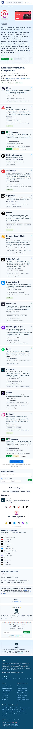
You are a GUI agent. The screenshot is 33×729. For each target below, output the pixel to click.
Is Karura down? (16, 601)
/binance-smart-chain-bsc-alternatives (11, 234)
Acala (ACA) (4, 573)
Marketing (22, 709)
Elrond (27, 50)
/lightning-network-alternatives (9, 325)
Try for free (9, 149)
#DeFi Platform (19, 83)
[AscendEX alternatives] (3, 370)
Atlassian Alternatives (22, 692)
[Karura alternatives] (4, 14)
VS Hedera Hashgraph (9, 537)
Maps (28, 491)
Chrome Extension (6, 690)
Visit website (5, 59)
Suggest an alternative (16, 461)
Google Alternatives (22, 690)
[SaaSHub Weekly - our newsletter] (24, 2)
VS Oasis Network (8, 548)
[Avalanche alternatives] (3, 171)
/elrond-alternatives (6, 211)
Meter (14, 46)
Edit (3, 55)
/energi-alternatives (6, 347)
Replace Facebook (22, 688)
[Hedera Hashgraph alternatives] (3, 156)
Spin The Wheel (15, 724)
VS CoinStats (7, 564)
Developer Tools (14, 707)
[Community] (27, 2)
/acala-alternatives (6, 105)
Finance (23, 491)
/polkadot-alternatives (7, 412)
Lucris (16, 613)
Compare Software (7, 688)
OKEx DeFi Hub (9, 52)
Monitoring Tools (18, 713)
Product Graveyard (22, 695)
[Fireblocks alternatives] (3, 304)
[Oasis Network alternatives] (3, 283)
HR (17, 711)
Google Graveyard (22, 697)
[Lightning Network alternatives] (3, 327)
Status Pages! (5, 692)
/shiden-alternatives (6, 391)
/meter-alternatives (6, 86)
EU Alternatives (25, 590)
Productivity (15, 709)
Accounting (5, 711)
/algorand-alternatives (7, 194)
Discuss (21, 678)
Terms (19, 719)
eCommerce (12, 711)
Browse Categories (7, 686)
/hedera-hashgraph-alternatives (9, 153)
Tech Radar (20, 686)
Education (4, 715)
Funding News (5, 695)
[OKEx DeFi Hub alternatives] (3, 259)
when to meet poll (13, 725)
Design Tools (23, 707)
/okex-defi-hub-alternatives (8, 257)
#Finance (3, 83)
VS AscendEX (7, 560)
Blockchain (6, 491)
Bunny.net (14, 722)
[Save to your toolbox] (4, 19)
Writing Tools (22, 711)
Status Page (18, 59)
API (30, 678)
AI (2, 707)
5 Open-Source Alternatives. (13, 78)
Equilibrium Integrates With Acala (9, 577)
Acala (18, 46)
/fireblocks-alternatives (7, 302)
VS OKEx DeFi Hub (8, 544)
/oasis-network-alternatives (8, 280)
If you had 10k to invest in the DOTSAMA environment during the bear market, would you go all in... (14, 581)
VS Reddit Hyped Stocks (9, 551)
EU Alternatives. (25, 78)
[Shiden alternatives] (3, 393)
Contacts (15, 678)
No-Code (6, 707)
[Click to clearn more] (16, 648)
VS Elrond (6, 541)
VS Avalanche (7, 539)
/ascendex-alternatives (7, 367)
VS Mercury (6, 553)
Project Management (7, 713)
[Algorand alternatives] (3, 196)
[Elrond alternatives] (3, 213)
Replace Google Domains (23, 699)
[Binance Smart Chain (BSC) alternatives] (3, 237)
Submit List (5, 697)
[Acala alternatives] (3, 108)
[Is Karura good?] (11, 59)
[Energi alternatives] (3, 349)
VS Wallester (6, 546)
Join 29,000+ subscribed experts (16, 635)
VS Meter (6, 557)
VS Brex (5, 562)
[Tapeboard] (3, 132)
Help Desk (8, 709)
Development (15, 491)
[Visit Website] (31, 87)
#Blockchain (11, 83)
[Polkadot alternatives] (3, 415)
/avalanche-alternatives (7, 169)
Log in (3, 478)
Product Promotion (7, 678)
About (26, 678)
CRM (3, 709)
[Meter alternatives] (3, 89)
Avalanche (21, 50)
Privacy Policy (12, 719)
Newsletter (4, 699)
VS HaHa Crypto (7, 555)
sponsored (20, 652)
